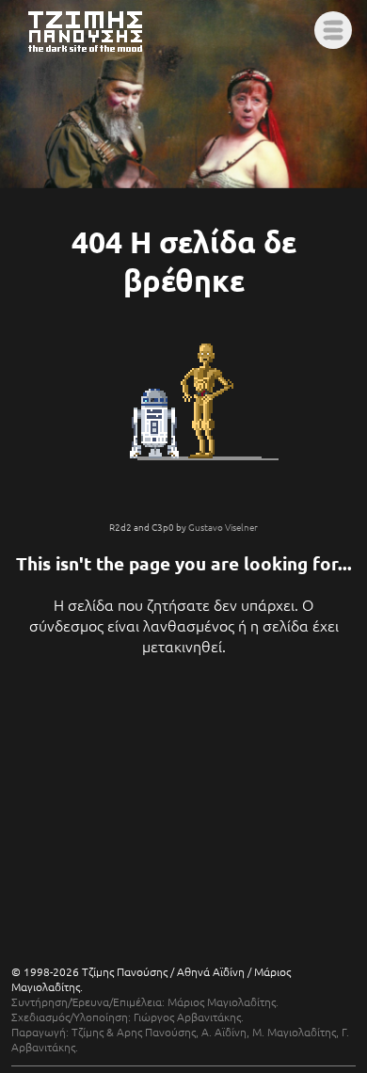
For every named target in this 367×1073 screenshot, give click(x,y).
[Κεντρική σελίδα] (98, 53)
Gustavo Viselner (223, 527)
